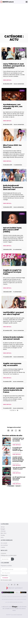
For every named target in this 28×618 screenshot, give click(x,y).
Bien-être (3, 533)
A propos (3, 553)
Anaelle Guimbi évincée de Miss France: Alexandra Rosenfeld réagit (18, 459)
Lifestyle (3, 531)
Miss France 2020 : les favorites (12, 146)
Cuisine (3, 547)
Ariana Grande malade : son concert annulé (13, 338)
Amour (3, 527)
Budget (3, 529)
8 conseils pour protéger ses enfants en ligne (18, 449)
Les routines (4, 545)
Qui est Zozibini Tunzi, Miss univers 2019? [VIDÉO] (12, 230)
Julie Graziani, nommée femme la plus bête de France (13, 390)
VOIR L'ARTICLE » (17, 444)
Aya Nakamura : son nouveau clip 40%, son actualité (12, 106)
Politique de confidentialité (8, 555)
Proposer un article (6, 565)
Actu (2, 537)
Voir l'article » (7, 80)
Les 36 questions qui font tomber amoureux (19, 478)
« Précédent (10, 486)
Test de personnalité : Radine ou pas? (19, 468)
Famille (3, 535)
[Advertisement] (14, 19)
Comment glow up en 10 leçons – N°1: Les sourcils (18, 439)
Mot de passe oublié (6, 580)
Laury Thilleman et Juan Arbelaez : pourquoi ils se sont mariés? (14, 66)
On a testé (4, 543)
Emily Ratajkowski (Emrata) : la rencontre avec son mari (13, 187)
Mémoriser (5, 575)
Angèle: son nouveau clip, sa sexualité (12, 364)
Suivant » (18, 486)
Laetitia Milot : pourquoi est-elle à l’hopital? (13, 313)
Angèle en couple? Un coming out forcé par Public (12, 272)
